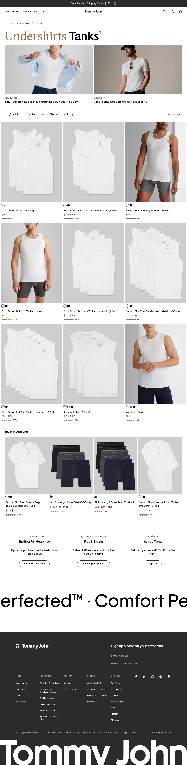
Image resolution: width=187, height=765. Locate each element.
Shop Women (22, 683)
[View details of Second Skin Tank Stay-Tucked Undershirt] (155, 162)
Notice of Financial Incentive (124, 664)
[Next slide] (155, 3)
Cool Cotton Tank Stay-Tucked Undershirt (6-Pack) (28, 412)
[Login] (172, 11)
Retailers (114, 714)
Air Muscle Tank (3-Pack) (77, 412)
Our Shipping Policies (93, 564)
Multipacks (173, 114)
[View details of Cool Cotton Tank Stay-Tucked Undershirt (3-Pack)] (93, 263)
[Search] (164, 11)
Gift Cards (21, 702)
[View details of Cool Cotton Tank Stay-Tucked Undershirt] (31, 263)
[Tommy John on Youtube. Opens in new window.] (160, 676)
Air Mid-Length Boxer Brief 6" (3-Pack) (70, 502)
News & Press (117, 702)
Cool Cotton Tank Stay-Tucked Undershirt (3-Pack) (90, 311)
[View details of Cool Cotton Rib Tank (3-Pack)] (31, 162)
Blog (113, 708)
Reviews (91, 702)
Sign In (67, 683)
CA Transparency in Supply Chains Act (122, 733)
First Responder (47, 698)
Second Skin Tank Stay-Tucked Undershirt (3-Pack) (91, 211)
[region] (31, 162)
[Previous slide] (31, 3)
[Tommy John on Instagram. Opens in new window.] (152, 676)
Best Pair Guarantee (34, 564)
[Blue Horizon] (131, 407)
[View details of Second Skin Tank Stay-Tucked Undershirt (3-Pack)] (93, 162)
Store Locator (117, 689)
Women (16, 12)
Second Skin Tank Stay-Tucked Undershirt (148, 211)
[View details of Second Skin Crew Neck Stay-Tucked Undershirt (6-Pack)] (160, 465)
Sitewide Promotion (49, 683)
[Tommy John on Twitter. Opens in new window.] (144, 676)
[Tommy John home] (93, 11)
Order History (70, 689)
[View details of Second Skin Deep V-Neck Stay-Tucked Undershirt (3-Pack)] (27, 465)
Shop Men (21, 689)
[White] (3, 205)
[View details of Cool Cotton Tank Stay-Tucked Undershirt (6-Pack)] (31, 364)
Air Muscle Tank (134, 412)
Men (7, 12)
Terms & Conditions (92, 733)
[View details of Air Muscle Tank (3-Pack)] (93, 364)
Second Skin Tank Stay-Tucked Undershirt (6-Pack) (153, 311)
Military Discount (48, 704)
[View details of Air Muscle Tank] (155, 364)
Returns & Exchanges (97, 696)
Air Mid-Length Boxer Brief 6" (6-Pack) (115, 502)
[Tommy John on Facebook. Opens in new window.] (136, 676)
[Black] (68, 205)
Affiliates (115, 720)
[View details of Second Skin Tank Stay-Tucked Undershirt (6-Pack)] (155, 263)
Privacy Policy (72, 733)
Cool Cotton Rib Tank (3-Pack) (18, 211)
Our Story (115, 683)
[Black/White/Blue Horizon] (68, 407)
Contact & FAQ (94, 683)
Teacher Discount (48, 711)
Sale (43, 12)
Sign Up (153, 564)
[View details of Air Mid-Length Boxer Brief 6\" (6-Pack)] (115, 465)
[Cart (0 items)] (180, 11)
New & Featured (30, 12)
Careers (114, 696)
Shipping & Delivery (96, 689)
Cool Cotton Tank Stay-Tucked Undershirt (24, 311)
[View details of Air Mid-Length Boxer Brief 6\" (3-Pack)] (71, 465)
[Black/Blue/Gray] (51, 497)
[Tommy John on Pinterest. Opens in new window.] (169, 676)
